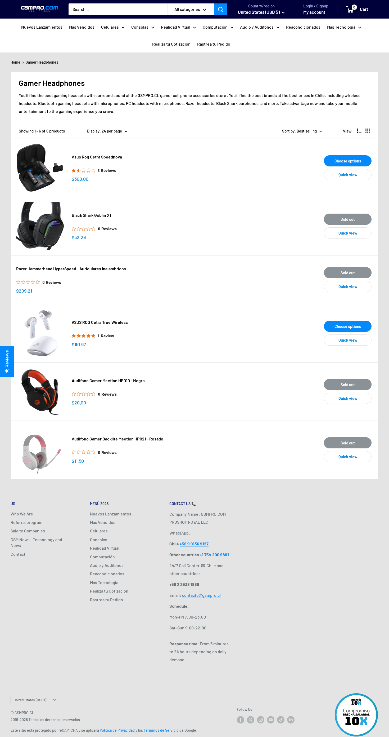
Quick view (347, 174)
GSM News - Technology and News (36, 542)
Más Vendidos (81, 26)
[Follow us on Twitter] (250, 719)
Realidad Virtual (175, 26)
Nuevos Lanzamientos (41, 26)
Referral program (26, 522)
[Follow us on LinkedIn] (291, 719)
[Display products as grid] (367, 131)
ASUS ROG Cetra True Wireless (100, 322)
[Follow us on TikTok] (280, 719)
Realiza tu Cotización (171, 43)
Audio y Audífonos (257, 26)
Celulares (110, 26)
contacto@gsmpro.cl (201, 595)
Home (15, 62)
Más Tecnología (341, 26)
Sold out (348, 219)
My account (314, 12)
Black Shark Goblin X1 (91, 215)
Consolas (139, 26)
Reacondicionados (303, 26)
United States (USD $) (30, 700)
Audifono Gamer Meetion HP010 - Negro (108, 380)
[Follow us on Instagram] (260, 719)
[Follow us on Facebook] (240, 719)
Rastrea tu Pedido (213, 43)
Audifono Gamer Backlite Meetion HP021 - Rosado (117, 438)
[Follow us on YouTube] (270, 719)
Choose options (347, 160)
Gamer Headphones (42, 62)
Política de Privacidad (117, 730)
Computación (215, 26)
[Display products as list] (359, 131)
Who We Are (22, 513)
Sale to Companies (28, 530)
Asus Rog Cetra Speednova (97, 156)
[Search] (220, 9)
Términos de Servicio (161, 730)
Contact (18, 554)
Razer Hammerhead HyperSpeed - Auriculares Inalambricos (71, 268)
